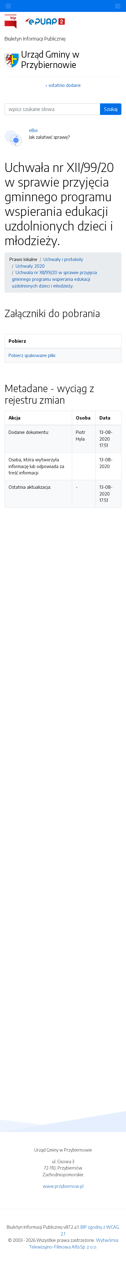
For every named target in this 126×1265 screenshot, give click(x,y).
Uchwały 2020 (30, 266)
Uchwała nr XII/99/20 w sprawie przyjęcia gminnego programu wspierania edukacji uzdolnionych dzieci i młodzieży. (54, 279)
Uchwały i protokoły (63, 259)
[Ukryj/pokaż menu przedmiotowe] (8, 5)
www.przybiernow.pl (63, 1186)
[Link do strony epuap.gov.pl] (45, 21)
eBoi (33, 130)
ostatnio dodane (65, 85)
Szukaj (110, 109)
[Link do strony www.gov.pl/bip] (14, 21)
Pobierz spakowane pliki (32, 355)
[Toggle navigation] (117, 5)
